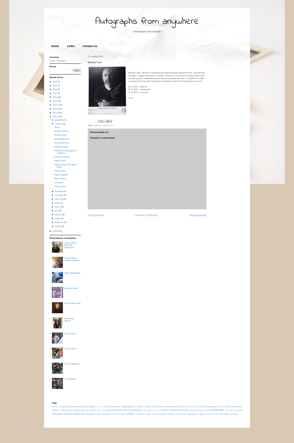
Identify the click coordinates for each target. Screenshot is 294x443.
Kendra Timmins (61, 131)
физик (178, 414)
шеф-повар (218, 414)
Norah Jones (60, 161)
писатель (184, 410)
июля (57, 203)
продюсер (89, 414)
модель (92, 410)
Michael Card (60, 135)
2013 (55, 109)
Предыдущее (197, 215)
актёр (91, 406)
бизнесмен (116, 406)
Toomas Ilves (60, 186)
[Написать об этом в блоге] (102, 121)
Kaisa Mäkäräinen (72, 273)
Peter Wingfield (61, 175)
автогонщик (71, 406)
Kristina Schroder (62, 157)
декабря (59, 120)
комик (228, 406)
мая (57, 210)
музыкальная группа (118, 410)
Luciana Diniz (70, 349)
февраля (59, 222)
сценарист (140, 414)
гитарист (148, 406)
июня (57, 207)
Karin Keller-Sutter (72, 303)
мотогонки (101, 410)
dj (52, 406)
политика (217, 409)
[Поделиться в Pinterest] (110, 121)
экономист (233, 414)
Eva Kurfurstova (61, 143)
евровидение (212, 406)
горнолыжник (158, 406)
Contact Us (90, 46)
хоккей (210, 414)
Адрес (131, 98)
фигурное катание (166, 414)
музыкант (97, 125)
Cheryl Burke (60, 171)
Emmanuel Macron (69, 319)
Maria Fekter (60, 178)
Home (55, 46)
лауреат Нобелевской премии (66, 410)
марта (58, 218)
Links (70, 46)
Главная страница (146, 215)
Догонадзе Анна (61, 139)
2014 (55, 105)
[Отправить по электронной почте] (99, 121)
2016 (55, 97)
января (58, 226)
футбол (203, 414)
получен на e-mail (233, 410)
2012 (55, 113)
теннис (155, 414)
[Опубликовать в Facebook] (107, 121)
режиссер (109, 414)
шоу (226, 414)
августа (59, 199)
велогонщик (137, 406)
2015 (55, 101)
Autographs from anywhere (147, 21)
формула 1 (194, 414)
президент (58, 414)
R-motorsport (70, 334)
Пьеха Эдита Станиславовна (71, 259)
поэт (112, 125)
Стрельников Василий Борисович (70, 245)
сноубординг (119, 414)
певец (105, 125)
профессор (99, 414)
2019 (55, 85)
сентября (59, 195)
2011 (55, 116)
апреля (58, 214)
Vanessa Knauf (71, 288)
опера (158, 410)
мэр (144, 410)
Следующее (96, 215)
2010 (55, 231)
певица (173, 410)
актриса (83, 406)
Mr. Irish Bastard (71, 364)
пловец (206, 410)
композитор (237, 406)
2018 (55, 89)
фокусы (185, 414)
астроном (98, 407)
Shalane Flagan (61, 147)
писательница (196, 410)
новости (151, 410)
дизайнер (201, 407)
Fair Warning (70, 379)
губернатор (184, 407)
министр (84, 410)
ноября (58, 124)
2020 (55, 81)
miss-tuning (59, 406)
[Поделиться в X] (104, 121)
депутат (192, 407)
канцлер (221, 407)
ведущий (126, 406)
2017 (55, 93)
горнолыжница (171, 406)
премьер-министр (74, 414)
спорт (130, 413)
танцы (148, 414)
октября (59, 191)
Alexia (57, 127)
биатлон (106, 406)
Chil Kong (58, 182)
